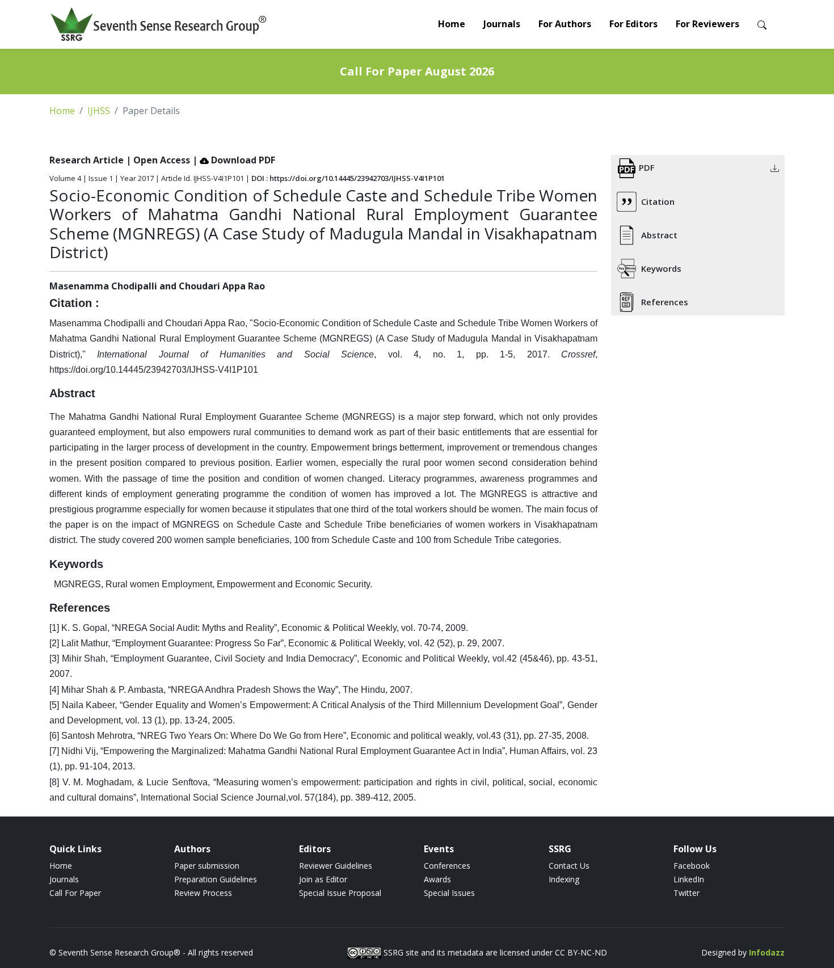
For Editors (633, 24)
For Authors (564, 24)
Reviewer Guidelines (335, 865)
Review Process (203, 892)
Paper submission (206, 865)
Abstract (659, 235)
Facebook (691, 865)
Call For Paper (75, 892)
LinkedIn (688, 879)
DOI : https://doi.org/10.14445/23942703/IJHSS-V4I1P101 (348, 178)
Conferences (447, 865)
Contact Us (569, 865)
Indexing (564, 879)
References (664, 302)
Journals (501, 24)
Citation (658, 201)
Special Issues (449, 892)
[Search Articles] (762, 24)
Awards (437, 879)
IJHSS (98, 110)
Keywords (661, 268)
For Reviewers (707, 24)
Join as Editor (323, 879)
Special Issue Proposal (340, 892)
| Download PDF (233, 160)
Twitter (686, 892)
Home (451, 24)
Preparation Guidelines (215, 879)
